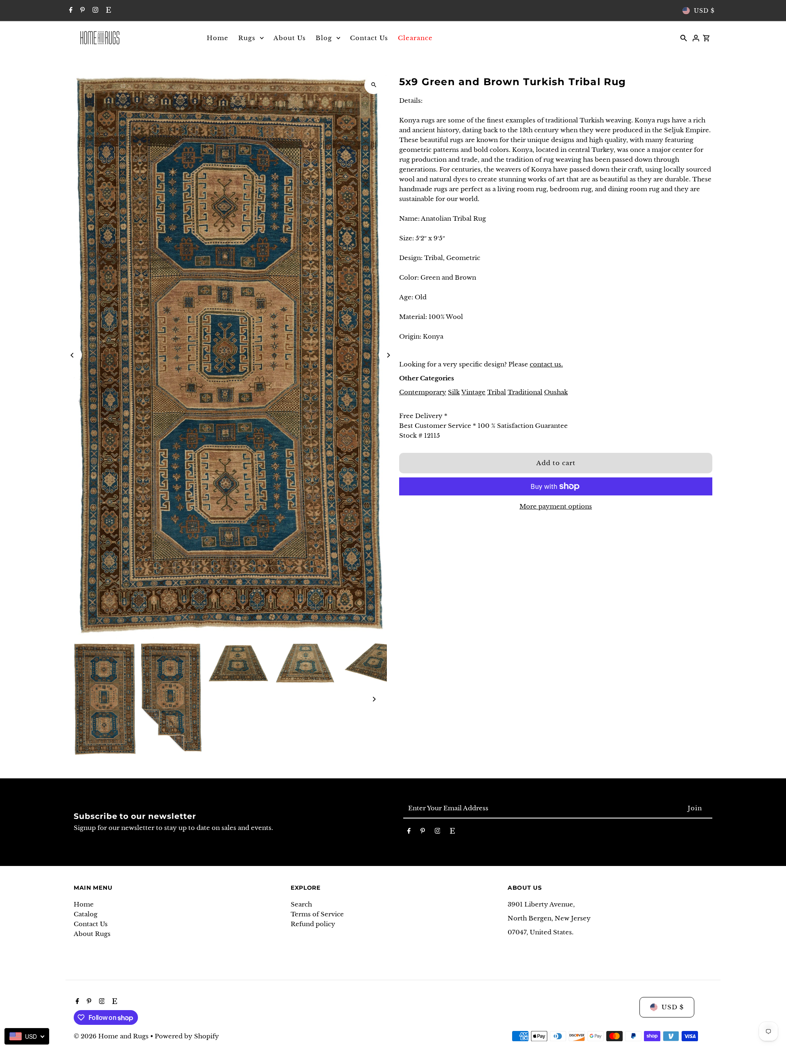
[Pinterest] (81, 10)
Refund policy (313, 924)
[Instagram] (94, 10)
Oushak (556, 392)
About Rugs (92, 934)
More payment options (555, 506)
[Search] (683, 37)
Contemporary (422, 392)
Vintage (473, 392)
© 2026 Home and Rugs (112, 1036)
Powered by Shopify (187, 1036)
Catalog (85, 914)
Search (301, 904)
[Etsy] (107, 10)
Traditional (525, 392)
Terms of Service (317, 914)
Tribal (496, 392)
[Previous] (72, 355)
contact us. (546, 364)
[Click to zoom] (373, 85)
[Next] (388, 355)
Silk (454, 392)
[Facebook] (69, 10)
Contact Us (91, 924)
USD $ (704, 10)
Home (84, 904)
